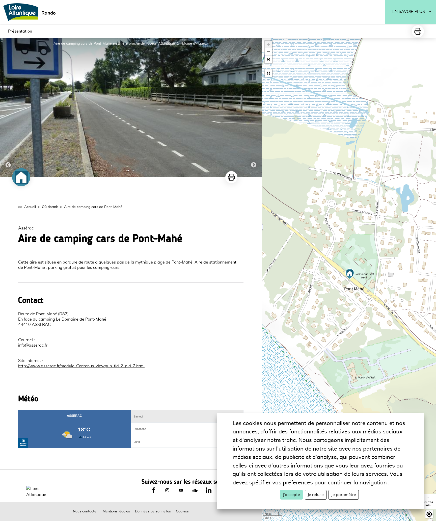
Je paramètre (343, 495)
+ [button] (268, 44)
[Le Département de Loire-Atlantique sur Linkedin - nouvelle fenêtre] (208, 490)
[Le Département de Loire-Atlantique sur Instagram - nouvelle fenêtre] (167, 490)
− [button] (268, 52)
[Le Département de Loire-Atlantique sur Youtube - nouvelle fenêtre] (181, 490)
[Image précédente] (8, 107)
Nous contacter (85, 511)
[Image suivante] (254, 107)
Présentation (20, 31)
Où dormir (50, 207)
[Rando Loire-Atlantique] (31, 12)
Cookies (182, 511)
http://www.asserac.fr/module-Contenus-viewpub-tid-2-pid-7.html (81, 366)
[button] (268, 59)
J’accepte (291, 495)
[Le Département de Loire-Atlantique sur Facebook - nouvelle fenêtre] (153, 490)
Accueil (30, 207)
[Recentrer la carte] (268, 73)
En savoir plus (408, 12)
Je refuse (316, 495)
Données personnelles (153, 511)
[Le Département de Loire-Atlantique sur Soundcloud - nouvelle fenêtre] (195, 490)
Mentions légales (116, 511)
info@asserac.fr (32, 345)
